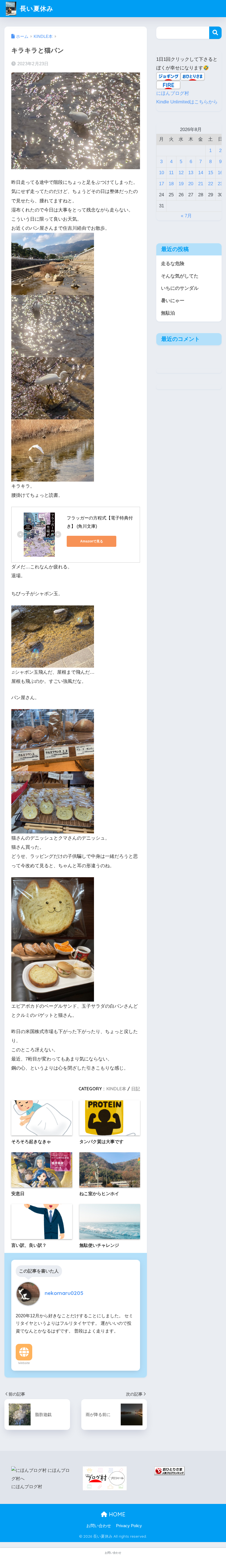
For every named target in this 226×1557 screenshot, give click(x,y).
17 (161, 183)
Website (24, 1363)
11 (171, 172)
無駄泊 (168, 313)
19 (181, 183)
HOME (116, 1514)
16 (220, 172)
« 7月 (186, 215)
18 (171, 183)
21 (200, 183)
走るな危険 (172, 263)
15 (210, 172)
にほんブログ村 (172, 93)
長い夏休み (35, 8)
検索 (215, 33)
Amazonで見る (91, 541)
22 (210, 183)
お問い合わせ (98, 1526)
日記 (135, 1088)
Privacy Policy (129, 1526)
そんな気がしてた (179, 276)
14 (200, 172)
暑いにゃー (172, 300)
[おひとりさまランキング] (169, 1470)
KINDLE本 (116, 1088)
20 (190, 183)
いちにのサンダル (179, 288)
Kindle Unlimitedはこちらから (187, 102)
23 (220, 183)
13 (190, 172)
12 (181, 172)
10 (161, 172)
